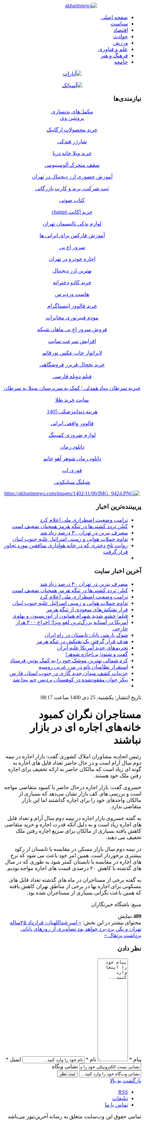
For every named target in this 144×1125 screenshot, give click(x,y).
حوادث (120, 36)
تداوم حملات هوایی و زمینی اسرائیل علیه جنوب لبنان (70, 539)
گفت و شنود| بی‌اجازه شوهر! (96, 654)
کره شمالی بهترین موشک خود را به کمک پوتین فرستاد (69, 660)
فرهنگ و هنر (114, 55)
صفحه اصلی (114, 17)
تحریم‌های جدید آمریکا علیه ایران (92, 648)
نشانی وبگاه (65, 1066)
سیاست (119, 24)
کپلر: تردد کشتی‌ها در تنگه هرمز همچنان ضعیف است (70, 526)
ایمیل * (13, 1059)
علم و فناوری (113, 49)
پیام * (135, 1059)
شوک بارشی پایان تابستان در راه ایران (86, 635)
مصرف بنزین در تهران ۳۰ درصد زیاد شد (84, 532)
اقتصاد (121, 30)
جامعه (121, 62)
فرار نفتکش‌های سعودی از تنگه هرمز (87, 609)
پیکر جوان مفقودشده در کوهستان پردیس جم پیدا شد (70, 679)
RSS (123, 1092)
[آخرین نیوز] (81, 5)
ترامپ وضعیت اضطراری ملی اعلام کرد (84, 520)
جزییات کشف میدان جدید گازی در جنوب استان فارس (68, 673)
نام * (91, 1059)
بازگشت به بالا (125, 1080)
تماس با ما (116, 1105)
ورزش (120, 43)
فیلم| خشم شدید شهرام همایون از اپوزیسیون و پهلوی (70, 616)
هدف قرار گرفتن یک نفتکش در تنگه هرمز (82, 641)
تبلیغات (120, 1098)
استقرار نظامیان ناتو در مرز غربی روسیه (83, 667)
